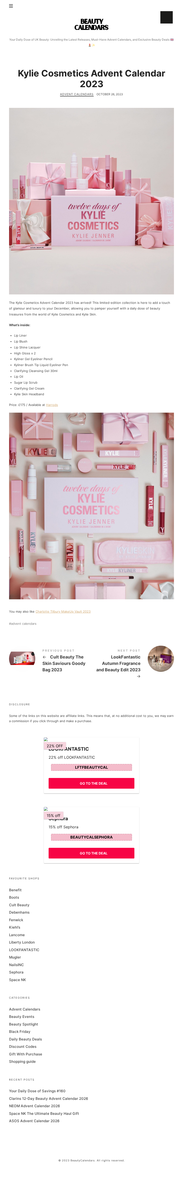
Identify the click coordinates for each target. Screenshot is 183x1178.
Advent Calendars (77, 94)
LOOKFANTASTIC (24, 949)
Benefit (15, 889)
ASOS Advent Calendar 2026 (34, 1121)
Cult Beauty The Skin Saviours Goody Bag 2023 (50, 661)
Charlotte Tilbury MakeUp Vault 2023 (63, 611)
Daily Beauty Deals (25, 1039)
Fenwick (16, 919)
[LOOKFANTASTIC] (91, 739)
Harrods (52, 405)
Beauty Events (21, 1016)
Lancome (17, 934)
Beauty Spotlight (23, 1024)
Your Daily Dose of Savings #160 (37, 1091)
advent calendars (23, 623)
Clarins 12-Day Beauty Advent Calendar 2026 (48, 1098)
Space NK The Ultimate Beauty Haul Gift (44, 1113)
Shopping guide (22, 1061)
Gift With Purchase (25, 1054)
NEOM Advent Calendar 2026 (34, 1106)
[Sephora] (91, 809)
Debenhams (19, 912)
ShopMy (166, 17)
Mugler (15, 957)
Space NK (17, 979)
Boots (14, 897)
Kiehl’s (14, 927)
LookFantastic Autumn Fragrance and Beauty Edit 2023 (133, 664)
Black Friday (19, 1031)
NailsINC (16, 964)
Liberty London (22, 942)
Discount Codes (22, 1046)
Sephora (16, 972)
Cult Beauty (19, 904)
